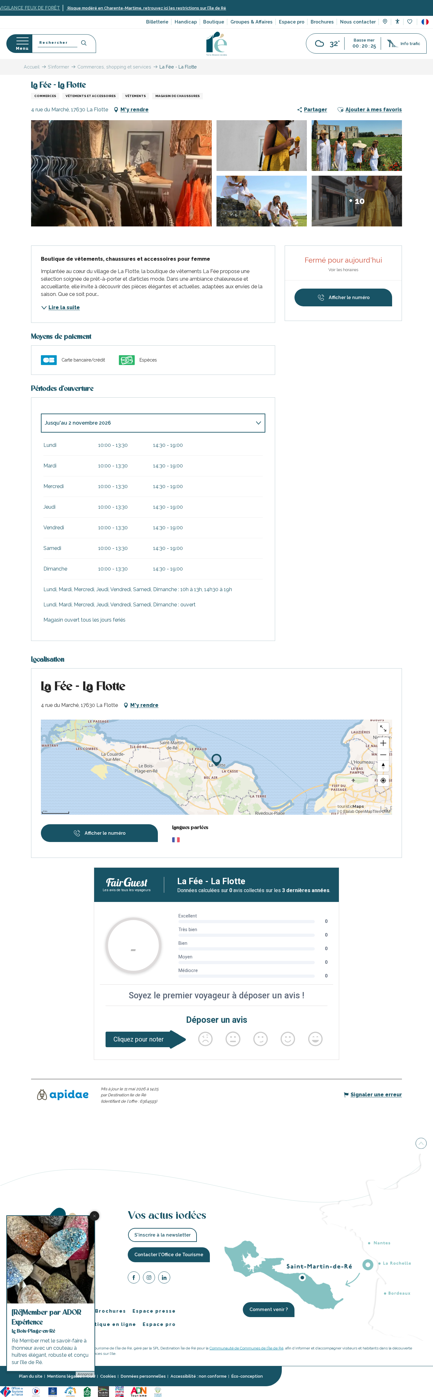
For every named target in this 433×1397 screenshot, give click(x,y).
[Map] (385, 22)
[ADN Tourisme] (138, 1391)
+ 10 (357, 201)
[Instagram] (149, 1278)
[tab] (147, 423)
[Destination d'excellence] (36, 1391)
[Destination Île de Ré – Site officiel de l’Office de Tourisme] (216, 43)
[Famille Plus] (70, 1391)
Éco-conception (247, 1376)
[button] (425, 22)
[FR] (425, 22)
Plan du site (30, 1376)
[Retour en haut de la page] (421, 1143)
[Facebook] (134, 1278)
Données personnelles (143, 1376)
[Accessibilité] (397, 21)
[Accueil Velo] (87, 1391)
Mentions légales (64, 1376)
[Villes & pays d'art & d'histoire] (119, 1391)
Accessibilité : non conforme (199, 1376)
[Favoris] (410, 22)
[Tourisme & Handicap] (52, 1391)
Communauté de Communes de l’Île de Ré (246, 1348)
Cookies (108, 1376)
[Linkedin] (164, 1278)
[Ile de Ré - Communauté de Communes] (103, 1391)
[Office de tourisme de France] (12, 1391)
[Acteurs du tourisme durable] (158, 1391)
